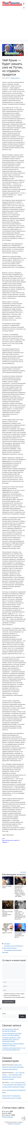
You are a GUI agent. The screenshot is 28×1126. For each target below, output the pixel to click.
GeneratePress (17, 1123)
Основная (7, 943)
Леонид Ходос (6, 1095)
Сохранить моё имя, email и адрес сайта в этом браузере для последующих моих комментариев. (14, 995)
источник (23, 872)
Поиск (4, 1013)
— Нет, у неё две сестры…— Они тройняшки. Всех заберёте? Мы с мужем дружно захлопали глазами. (14, 1085)
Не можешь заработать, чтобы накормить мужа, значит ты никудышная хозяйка (11, 1039)
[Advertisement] (14, 26)
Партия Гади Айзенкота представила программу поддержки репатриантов (13, 1067)
